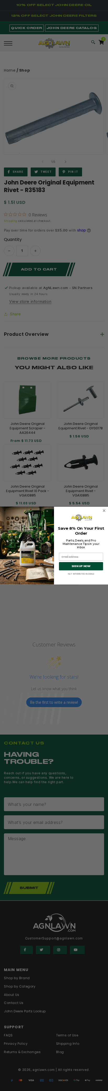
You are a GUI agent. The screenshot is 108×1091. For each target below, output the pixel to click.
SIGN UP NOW (81, 566)
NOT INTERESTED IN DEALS (81, 573)
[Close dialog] (104, 510)
